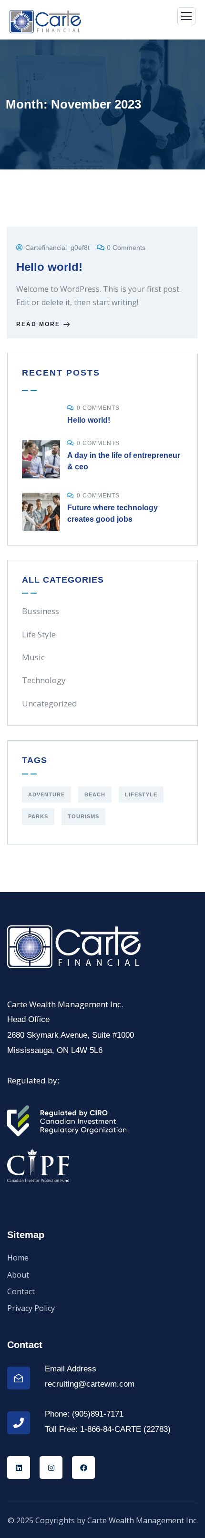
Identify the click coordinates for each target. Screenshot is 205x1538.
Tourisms (83, 816)
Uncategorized (49, 703)
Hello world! (49, 266)
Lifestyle (141, 794)
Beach (94, 794)
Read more (38, 324)
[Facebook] (83, 1467)
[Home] (74, 947)
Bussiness (40, 610)
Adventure (46, 794)
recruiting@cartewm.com (89, 1384)
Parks (38, 816)
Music (33, 657)
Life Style (39, 634)
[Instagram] (51, 1467)
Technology (44, 680)
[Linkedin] (18, 1467)
